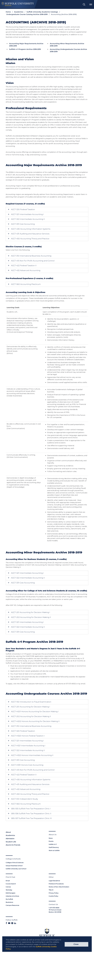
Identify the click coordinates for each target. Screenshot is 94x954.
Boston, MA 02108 (55, 912)
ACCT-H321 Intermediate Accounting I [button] (28, 746)
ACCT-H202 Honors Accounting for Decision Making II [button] (35, 721)
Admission (10, 839)
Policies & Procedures (56, 884)
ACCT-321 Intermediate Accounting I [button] (27, 214)
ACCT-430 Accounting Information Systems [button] (30, 229)
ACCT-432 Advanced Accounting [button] (25, 270)
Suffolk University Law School (16, 869)
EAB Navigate (10, 893)
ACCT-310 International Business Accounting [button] (31, 256)
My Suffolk (9, 899)
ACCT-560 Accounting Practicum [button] (26, 284)
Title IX (51, 890)
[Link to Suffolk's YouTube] (9, 923)
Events (51, 841)
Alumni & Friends (13, 845)
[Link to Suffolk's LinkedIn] (15, 923)
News (51, 838)
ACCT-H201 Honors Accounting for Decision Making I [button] (35, 712)
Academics (18, 12)
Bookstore (9, 902)
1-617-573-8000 (54, 908)
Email (8, 881)
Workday (9, 890)
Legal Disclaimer (54, 881)
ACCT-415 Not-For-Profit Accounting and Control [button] (32, 261)
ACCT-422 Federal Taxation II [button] (23, 266)
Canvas (8, 887)
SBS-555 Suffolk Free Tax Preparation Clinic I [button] (31, 809)
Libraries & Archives (12, 896)
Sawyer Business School (14, 865)
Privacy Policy (53, 893)
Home (8, 12)
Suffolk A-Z (53, 844)
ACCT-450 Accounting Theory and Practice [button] (30, 239)
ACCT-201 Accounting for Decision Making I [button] (30, 612)
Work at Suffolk (54, 850)
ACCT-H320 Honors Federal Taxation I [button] (28, 736)
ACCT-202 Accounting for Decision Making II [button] (31, 617)
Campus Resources (12, 905)
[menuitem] (84, 4)
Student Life (11, 842)
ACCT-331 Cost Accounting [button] (23, 224)
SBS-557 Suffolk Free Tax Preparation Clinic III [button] (31, 818)
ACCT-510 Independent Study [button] (24, 799)
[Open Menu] (90, 4)
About (8, 832)
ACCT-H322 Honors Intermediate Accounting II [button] (32, 755)
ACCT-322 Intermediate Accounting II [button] (28, 219)
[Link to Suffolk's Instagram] (12, 923)
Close (76, 944)
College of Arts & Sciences (15, 862)
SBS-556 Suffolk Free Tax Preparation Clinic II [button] (31, 814)
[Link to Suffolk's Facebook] (6, 923)
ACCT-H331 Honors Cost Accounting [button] (27, 765)
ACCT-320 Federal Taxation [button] (23, 209)
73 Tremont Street (55, 910)
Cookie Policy (53, 896)
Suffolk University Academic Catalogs (42, 12)
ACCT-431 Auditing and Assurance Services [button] (30, 234)
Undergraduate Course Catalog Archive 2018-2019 (27, 14)
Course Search (11, 884)
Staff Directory (54, 847)
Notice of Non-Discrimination (59, 887)
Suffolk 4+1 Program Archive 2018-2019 (25, 49)
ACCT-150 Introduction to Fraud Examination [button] (31, 702)
